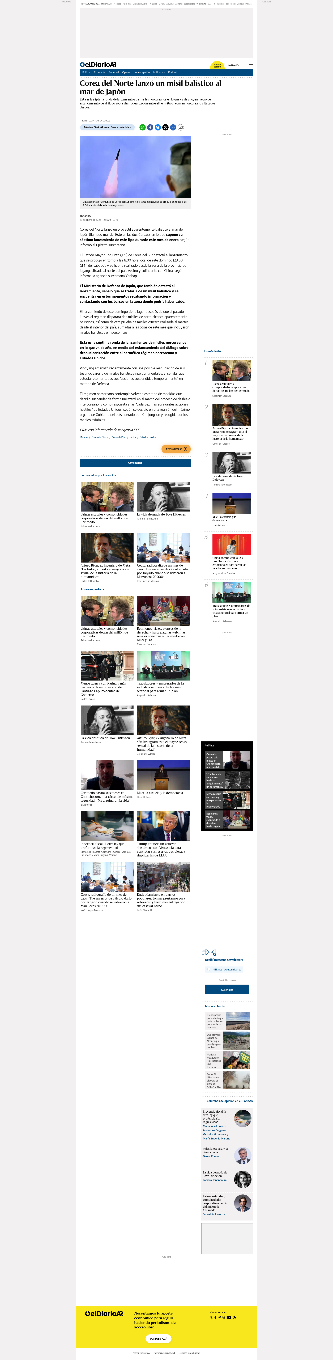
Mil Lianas (159, 72)
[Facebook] (150, 127)
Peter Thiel (127, 4)
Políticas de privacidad (164, 1353)
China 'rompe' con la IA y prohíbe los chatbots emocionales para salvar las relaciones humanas (229, 563)
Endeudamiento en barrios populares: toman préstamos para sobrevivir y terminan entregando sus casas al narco (161, 900)
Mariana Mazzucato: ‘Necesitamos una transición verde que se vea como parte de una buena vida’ (214, 1061)
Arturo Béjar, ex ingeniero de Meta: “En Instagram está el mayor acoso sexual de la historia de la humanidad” (106, 571)
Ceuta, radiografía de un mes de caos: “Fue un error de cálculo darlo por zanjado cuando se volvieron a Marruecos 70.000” (162, 571)
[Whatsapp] (142, 127)
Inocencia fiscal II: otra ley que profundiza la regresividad (102, 846)
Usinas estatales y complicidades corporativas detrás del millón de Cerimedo (104, 518)
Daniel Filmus (144, 797)
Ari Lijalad (170, 4)
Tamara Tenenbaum (147, 518)
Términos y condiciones (189, 1353)
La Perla (162, 4)
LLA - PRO (211, 4)
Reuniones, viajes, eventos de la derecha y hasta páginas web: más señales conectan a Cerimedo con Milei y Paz (161, 634)
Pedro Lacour (88, 699)
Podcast (172, 72)
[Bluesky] (158, 127)
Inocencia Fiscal (223, 4)
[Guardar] (181, 127)
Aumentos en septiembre (185, 4)
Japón (133, 437)
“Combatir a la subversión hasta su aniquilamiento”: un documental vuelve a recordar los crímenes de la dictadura (214, 780)
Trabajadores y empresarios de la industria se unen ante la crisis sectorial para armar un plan (160, 687)
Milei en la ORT (106, 4)
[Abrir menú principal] (251, 64)
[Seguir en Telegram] (219, 1317)
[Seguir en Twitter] (211, 1317)
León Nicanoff (144, 910)
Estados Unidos (148, 437)
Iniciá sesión (233, 65)
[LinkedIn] (173, 127)
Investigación (142, 72)
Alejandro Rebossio (147, 695)
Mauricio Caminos (146, 644)
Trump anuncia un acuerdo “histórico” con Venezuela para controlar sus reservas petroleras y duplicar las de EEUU (161, 849)
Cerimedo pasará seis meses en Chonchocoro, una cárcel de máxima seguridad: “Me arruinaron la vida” (107, 797)
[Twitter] (165, 127)
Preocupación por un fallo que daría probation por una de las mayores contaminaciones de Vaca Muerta (216, 1021)
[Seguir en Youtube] (229, 1317)
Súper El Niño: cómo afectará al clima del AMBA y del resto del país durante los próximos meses (214, 1080)
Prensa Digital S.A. (141, 1353)
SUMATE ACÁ (158, 1338)
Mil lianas (248, 4)
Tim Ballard (153, 4)
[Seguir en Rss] (234, 1317)
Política (86, 72)
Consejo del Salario (140, 4)
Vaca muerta (201, 4)
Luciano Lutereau (237, 4)
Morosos (117, 4)
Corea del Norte (100, 437)
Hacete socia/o (217, 66)
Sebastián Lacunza (90, 526)
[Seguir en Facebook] (215, 1317)
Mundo (84, 437)
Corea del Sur (119, 437)
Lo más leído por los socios (98, 475)
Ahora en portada (92, 589)
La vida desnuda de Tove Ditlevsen (161, 514)
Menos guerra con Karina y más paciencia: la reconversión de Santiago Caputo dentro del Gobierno (103, 689)
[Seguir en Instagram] (224, 1317)
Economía (99, 72)
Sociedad (114, 72)
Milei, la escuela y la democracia (160, 793)
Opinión (126, 72)
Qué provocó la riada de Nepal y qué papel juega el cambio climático (214, 1041)
